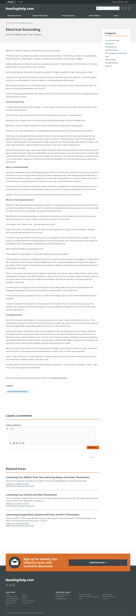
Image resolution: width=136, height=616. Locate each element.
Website (11, 2)
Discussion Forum (14, 16)
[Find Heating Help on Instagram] (129, 8)
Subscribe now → (98, 562)
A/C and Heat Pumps (112, 40)
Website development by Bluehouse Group (33, 613)
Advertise (25, 596)
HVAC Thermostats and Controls (23, 486)
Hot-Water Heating (111, 50)
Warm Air (108, 66)
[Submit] (98, 8)
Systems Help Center (40, 16)
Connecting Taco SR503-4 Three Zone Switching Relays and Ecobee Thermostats (47, 477)
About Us (25, 594)
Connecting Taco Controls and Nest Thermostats (31, 494)
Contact (24, 599)
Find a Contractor (68, 16)
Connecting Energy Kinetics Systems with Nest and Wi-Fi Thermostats (42, 514)
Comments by (92, 457)
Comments (37, 35)
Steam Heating (110, 60)
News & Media (94, 16)
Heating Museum (111, 47)
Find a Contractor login (120, 2)
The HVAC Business (111, 63)
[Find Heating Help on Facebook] (122, 8)
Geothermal (109, 44)
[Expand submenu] (50, 15)
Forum (20, 2)
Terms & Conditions (28, 601)
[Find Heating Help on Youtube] (125, 8)
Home (8, 594)
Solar (107, 56)
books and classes (60, 378)
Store (116, 16)
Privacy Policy (26, 603)
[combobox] (107, 8)
